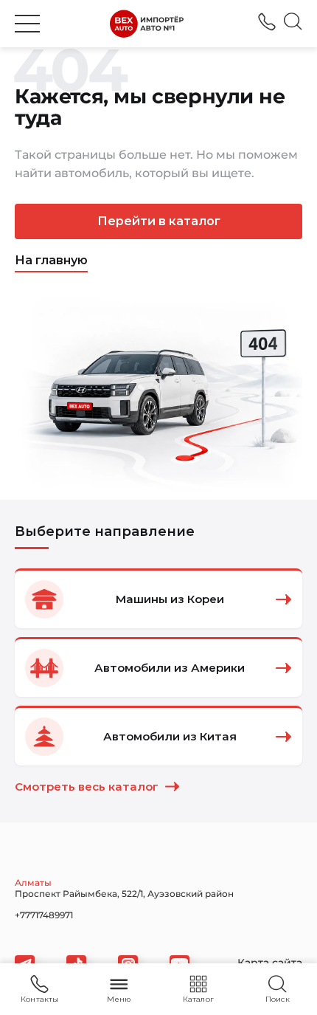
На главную (51, 260)
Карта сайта (269, 962)
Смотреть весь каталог (86, 787)
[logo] (147, 23)
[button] (27, 23)
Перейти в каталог (158, 221)
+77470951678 (267, 21)
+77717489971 (44, 915)
